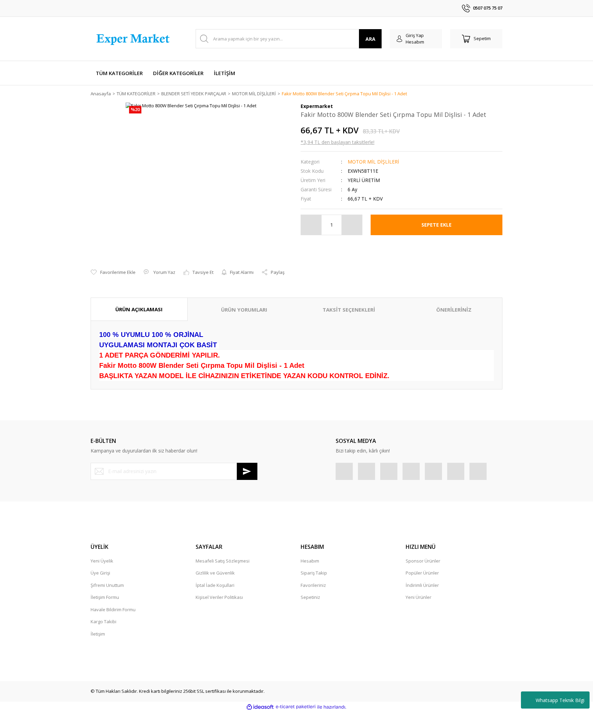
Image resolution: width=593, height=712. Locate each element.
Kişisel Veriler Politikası (219, 597)
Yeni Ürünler (418, 597)
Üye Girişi (100, 573)
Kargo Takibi (103, 621)
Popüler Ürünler (422, 573)
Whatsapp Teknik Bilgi (560, 700)
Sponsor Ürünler (423, 561)
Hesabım (310, 561)
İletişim (98, 634)
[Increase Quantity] (351, 225)
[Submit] (247, 471)
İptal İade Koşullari (215, 585)
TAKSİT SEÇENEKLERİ (349, 309)
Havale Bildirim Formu (113, 609)
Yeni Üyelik (102, 561)
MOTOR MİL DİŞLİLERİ (373, 161)
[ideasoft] (260, 706)
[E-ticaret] (296, 706)
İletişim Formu (105, 597)
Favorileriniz (313, 585)
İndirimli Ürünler (422, 585)
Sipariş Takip (314, 573)
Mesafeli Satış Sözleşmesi (222, 561)
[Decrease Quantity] (311, 225)
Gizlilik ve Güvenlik (215, 573)
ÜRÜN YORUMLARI (244, 309)
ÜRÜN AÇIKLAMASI (139, 309)
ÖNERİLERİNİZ (454, 309)
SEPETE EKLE (436, 224)
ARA (370, 39)
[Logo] (134, 38)
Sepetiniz (310, 597)
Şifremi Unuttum (107, 585)
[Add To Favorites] (113, 272)
